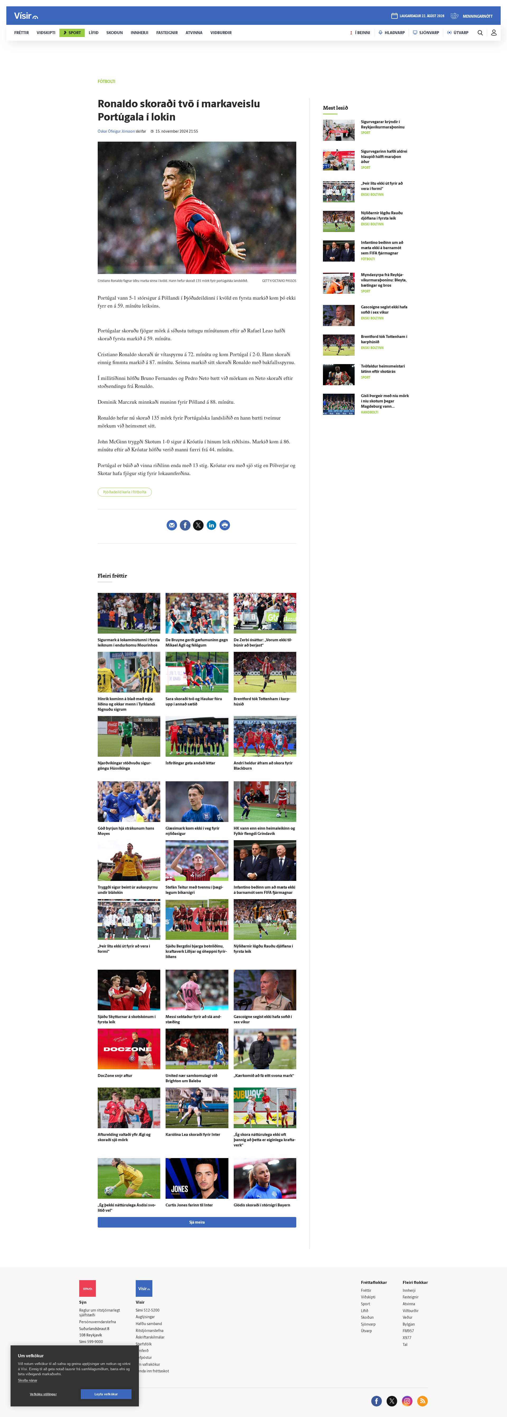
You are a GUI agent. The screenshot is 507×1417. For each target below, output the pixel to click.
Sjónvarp (368, 1325)
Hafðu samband (149, 1324)
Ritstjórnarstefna (149, 1331)
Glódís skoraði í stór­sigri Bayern (262, 1205)
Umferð (142, 1351)
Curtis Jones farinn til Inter (189, 1205)
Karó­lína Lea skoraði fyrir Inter (193, 1135)
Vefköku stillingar (43, 1394)
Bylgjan (409, 1325)
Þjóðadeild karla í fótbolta (124, 492)
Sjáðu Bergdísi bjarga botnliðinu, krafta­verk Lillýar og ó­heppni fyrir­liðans (196, 952)
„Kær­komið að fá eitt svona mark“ (264, 1076)
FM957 (408, 1331)
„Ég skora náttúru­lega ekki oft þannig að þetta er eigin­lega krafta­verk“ (264, 1140)
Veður (407, 1318)
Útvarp (366, 1331)
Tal (405, 1345)
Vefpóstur (144, 1358)
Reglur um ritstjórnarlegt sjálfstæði (99, 1313)
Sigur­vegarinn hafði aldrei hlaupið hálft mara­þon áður (384, 157)
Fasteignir (411, 1297)
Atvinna (409, 1304)
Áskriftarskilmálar (150, 1338)
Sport (365, 1304)
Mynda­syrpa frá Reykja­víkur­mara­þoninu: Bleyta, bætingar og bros (384, 280)
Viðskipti (368, 1297)
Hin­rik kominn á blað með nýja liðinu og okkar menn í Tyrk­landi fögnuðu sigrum (126, 704)
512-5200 (151, 1311)
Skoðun (367, 1318)
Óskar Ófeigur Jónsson (116, 132)
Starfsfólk (144, 1344)
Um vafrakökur (148, 1365)
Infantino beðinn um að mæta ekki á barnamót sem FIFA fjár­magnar (382, 248)
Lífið (364, 1311)
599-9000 (95, 1342)
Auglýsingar (145, 1317)
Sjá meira (197, 1223)
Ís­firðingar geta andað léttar (190, 763)
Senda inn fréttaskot (152, 1371)
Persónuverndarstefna (97, 1322)
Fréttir (366, 1291)
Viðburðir (411, 1311)
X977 (407, 1338)
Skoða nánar (27, 1380)
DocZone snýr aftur (115, 1076)
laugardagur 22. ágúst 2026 (422, 16)
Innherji (409, 1291)
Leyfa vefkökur (106, 1394)
